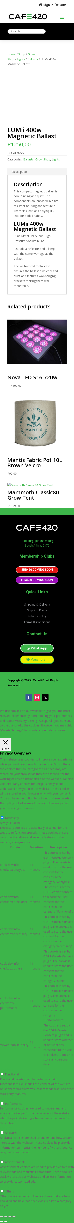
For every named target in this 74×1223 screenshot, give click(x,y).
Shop (21, 54)
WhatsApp (39, 648)
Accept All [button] (28, 735)
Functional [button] (7, 1069)
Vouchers (38, 659)
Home (11, 54)
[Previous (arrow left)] (1, 1221)
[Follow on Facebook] (28, 697)
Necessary (12, 818)
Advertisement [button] (9, 1157)
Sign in (48, 5)
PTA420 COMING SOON (37, 580)
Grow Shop (42, 159)
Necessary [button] (7, 813)
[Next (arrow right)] (5, 1221)
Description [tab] (19, 172)
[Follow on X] (45, 697)
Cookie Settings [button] (10, 735)
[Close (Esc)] (14, 1216)
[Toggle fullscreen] (5, 1216)
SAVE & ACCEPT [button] (11, 1211)
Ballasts (33, 59)
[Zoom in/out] (1, 1216)
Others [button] (4, 1186)
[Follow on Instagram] (37, 697)
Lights (21, 59)
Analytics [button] (6, 1128)
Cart (63, 5)
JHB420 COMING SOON (37, 569)
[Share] (10, 1216)
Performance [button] (8, 1099)
